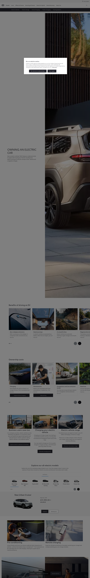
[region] (45, 66)
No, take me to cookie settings (38, 71)
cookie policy (54, 67)
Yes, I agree (51, 71)
